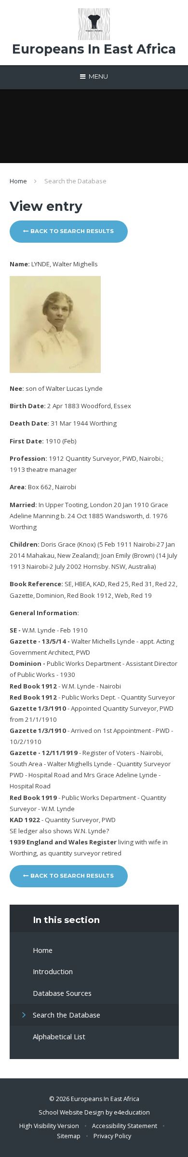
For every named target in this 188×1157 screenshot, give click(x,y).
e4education (132, 1112)
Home (18, 181)
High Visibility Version (49, 1126)
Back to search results (71, 231)
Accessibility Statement (124, 1126)
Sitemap (69, 1136)
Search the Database (75, 181)
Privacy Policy (112, 1136)
